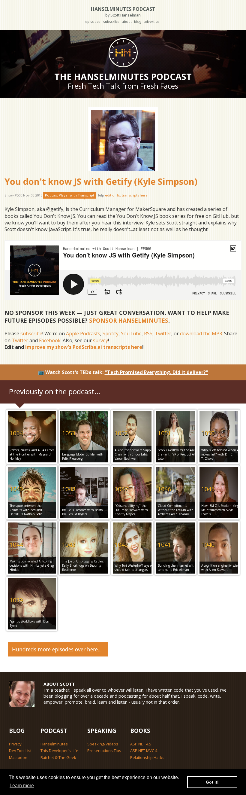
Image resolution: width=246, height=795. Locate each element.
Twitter (163, 333)
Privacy (15, 744)
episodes (92, 21)
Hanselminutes (54, 744)
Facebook (50, 340)
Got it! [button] (212, 782)
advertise (151, 21)
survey (100, 340)
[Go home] (123, 53)
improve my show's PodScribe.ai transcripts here (83, 347)
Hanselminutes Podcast (123, 11)
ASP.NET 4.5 (140, 744)
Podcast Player (69, 195)
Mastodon (18, 757)
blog (137, 21)
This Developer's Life (59, 750)
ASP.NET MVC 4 (143, 750)
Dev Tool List (20, 750)
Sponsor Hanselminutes (128, 320)
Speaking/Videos (102, 744)
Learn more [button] (22, 785)
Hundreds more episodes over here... (56, 649)
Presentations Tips (104, 750)
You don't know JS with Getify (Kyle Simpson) (100, 181)
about (127, 21)
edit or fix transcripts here (126, 195)
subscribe (111, 21)
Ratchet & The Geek (58, 757)
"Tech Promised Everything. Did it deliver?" (156, 372)
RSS (148, 333)
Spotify (110, 333)
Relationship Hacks (147, 757)
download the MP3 (201, 333)
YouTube (131, 333)
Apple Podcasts (83, 333)
